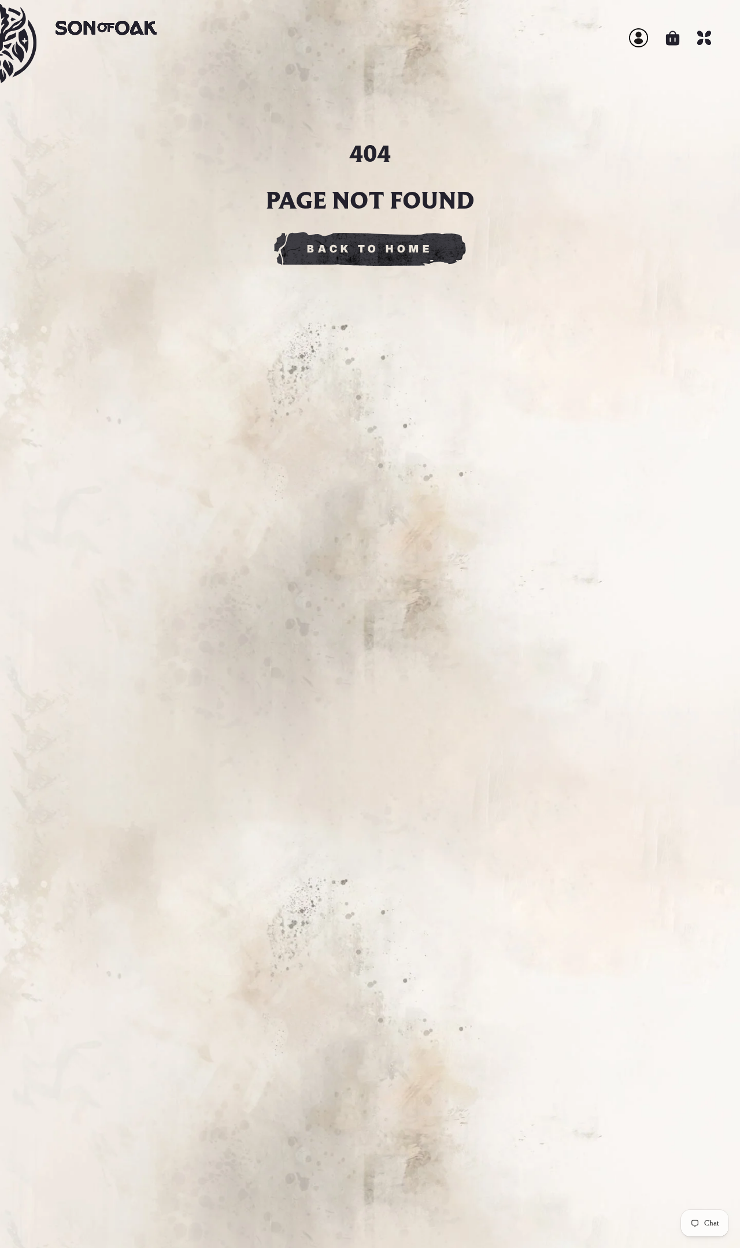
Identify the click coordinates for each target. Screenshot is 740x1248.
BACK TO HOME (369, 249)
